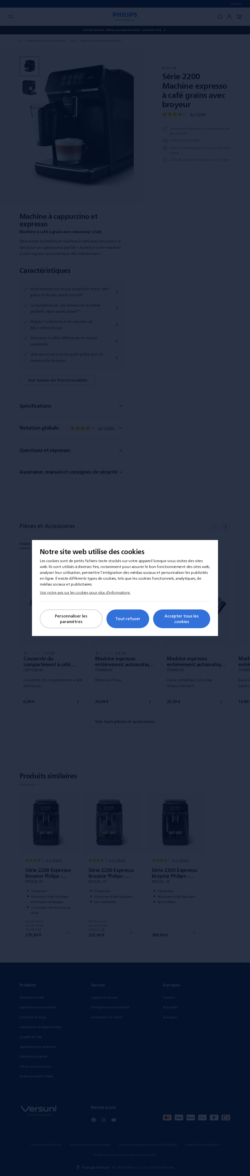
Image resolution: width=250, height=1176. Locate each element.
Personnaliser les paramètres (71, 619)
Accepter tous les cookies (182, 619)
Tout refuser (127, 618)
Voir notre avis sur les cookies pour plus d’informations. (85, 592)
